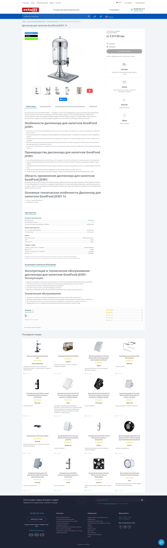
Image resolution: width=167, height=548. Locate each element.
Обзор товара (31, 106)
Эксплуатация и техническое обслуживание (70, 106)
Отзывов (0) (93, 106)
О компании (25, 3)
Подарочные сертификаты (95, 534)
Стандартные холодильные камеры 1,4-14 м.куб (69, 530)
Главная (24, 21)
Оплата (33, 3)
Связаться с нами (37, 519)
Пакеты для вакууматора (63, 517)
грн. (128, 3)
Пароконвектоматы (61, 532)
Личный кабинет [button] (140, 3)
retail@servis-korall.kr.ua (36, 530)
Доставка (124, 69)
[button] (67, 10)
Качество (124, 104)
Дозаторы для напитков (52, 21)
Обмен (124, 120)
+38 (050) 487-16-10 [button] (36, 513)
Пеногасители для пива (62, 523)
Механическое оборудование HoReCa (36, 21)
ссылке (75, 205)
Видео (64, 99)
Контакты (58, 3)
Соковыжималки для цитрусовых (65, 519)
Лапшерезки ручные (62, 525)
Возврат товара (92, 529)
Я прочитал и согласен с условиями (113, 503)
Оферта (52, 3)
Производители (92, 532)
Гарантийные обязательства (95, 521)
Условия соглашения (42, 3)
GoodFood (91, 220)
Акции (89, 536)
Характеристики (45, 106)
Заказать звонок (138, 10)
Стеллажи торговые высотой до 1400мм (67, 521)
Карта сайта (91, 530)
